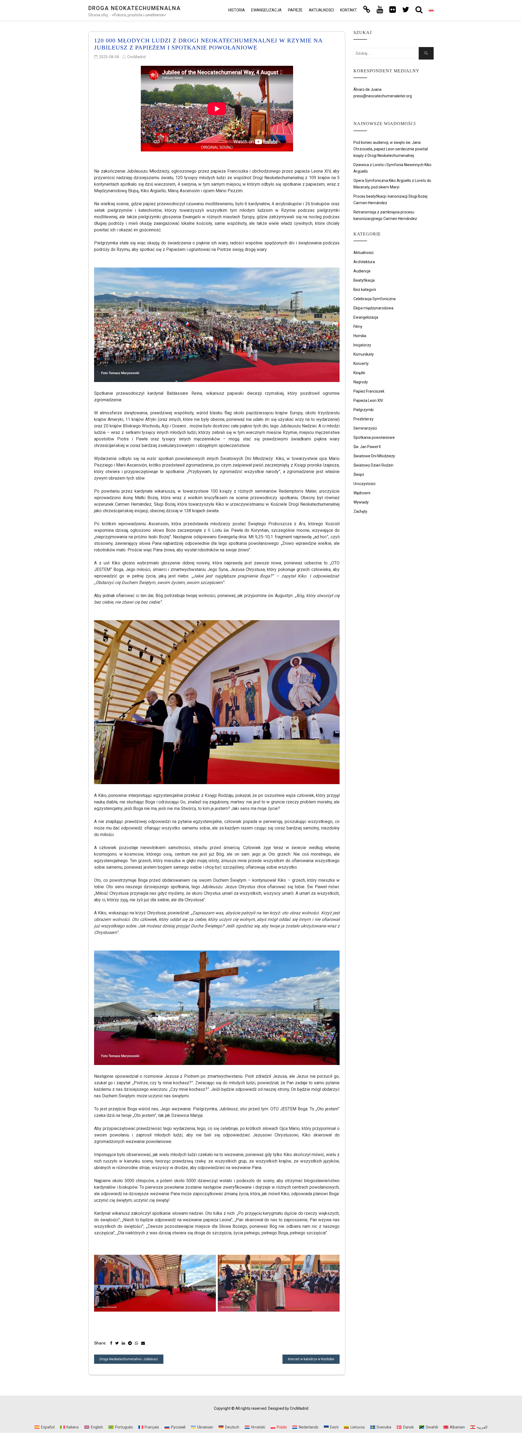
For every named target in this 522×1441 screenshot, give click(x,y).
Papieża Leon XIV (368, 400)
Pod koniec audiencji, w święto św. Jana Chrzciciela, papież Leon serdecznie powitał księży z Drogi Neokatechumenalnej (390, 149)
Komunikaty (363, 354)
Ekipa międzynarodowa (373, 308)
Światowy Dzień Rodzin (373, 465)
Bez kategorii (364, 289)
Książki (359, 373)
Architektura (364, 262)
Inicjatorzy (362, 345)
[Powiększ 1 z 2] (209, 1262)
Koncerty (361, 363)
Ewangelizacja (266, 10)
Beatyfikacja (364, 280)
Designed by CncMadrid (288, 1408)
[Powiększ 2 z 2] (332, 1262)
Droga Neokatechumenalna (134, 8)
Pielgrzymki (363, 410)
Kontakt (348, 10)
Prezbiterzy (363, 419)
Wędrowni (361, 493)
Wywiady (361, 502)
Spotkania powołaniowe (374, 437)
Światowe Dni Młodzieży (374, 456)
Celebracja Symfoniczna (374, 299)
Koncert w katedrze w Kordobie (311, 1359)
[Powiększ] (332, 274)
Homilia (359, 336)
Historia (236, 10)
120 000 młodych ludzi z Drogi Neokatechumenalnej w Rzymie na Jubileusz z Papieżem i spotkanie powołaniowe (208, 44)
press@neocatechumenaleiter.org (382, 96)
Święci (358, 474)
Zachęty (360, 511)
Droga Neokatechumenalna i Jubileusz (129, 1359)
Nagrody (360, 382)
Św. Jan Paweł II (367, 447)
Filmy (357, 326)
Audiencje (362, 271)
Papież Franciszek (368, 391)
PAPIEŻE (295, 10)
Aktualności (321, 10)
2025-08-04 (109, 57)
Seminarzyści (365, 428)
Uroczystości (364, 484)
